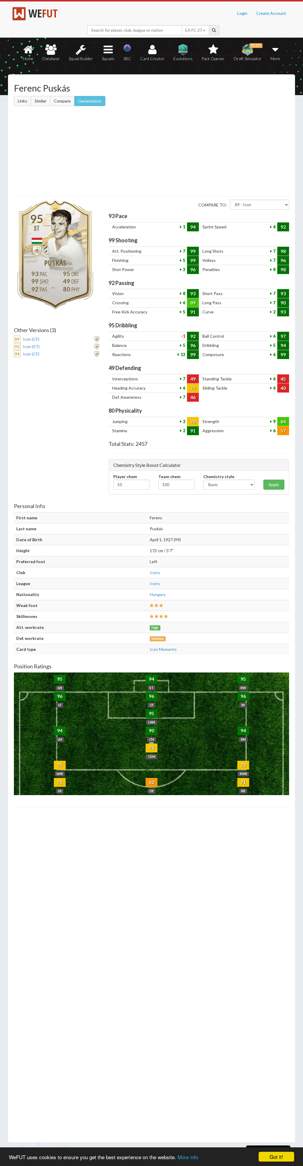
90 (283, 302)
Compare (62, 100)
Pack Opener (213, 58)
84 (283, 421)
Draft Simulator (248, 52)
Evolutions (183, 58)
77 (193, 388)
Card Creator (152, 58)
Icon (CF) (31, 339)
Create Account (271, 13)
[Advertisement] (151, 152)
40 (283, 388)
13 (182, 354)
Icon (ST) (31, 346)
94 (193, 227)
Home (28, 58)
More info (188, 1157)
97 (283, 336)
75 (59, 765)
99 (193, 251)
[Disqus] (151, 975)
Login (242, 13)
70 (193, 421)
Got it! (276, 1156)
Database (50, 58)
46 (193, 397)
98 (283, 251)
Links (22, 100)
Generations (89, 100)
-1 (183, 336)
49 (193, 379)
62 (151, 782)
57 (283, 430)
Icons (155, 572)
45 (283, 379)
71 (59, 782)
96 (283, 260)
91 (193, 312)
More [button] (275, 58)
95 (59, 679)
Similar (40, 100)
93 (193, 293)
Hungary (157, 594)
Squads (108, 58)
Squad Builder (81, 58)
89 (193, 302)
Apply (273, 484)
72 (151, 747)
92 (283, 227)
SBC (127, 58)
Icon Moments (163, 649)
